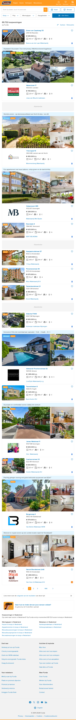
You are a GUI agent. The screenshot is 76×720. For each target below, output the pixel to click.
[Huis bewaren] (72, 30)
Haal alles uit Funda (46, 667)
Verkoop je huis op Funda (10, 647)
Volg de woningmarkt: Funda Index (14, 659)
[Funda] (6, 3)
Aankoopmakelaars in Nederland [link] (50, 624)
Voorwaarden (29, 716)
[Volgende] (53, 588)
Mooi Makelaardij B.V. (33, 282)
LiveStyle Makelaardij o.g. (35, 381)
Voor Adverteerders (46, 684)
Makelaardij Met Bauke (34, 219)
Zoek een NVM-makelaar (10, 655)
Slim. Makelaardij (32, 454)
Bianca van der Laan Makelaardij (37, 43)
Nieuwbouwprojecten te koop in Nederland (17, 633)
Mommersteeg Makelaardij (35, 163)
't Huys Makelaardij (32, 264)
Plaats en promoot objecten (11, 680)
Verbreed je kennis (8, 688)
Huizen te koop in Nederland (12, 624)
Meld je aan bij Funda (9, 677)
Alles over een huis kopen (48, 651)
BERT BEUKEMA (32, 237)
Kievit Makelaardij (32, 299)
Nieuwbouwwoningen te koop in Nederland (17, 630)
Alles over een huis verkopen (49, 655)
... (41, 589)
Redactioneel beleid (46, 688)
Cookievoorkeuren (50, 716)
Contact (42, 692)
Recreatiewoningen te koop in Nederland (16, 635)
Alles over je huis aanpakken (49, 659)
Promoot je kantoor (8, 684)
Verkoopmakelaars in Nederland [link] (50, 627)
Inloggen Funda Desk (9, 692)
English (40, 708)
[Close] (71, 596)
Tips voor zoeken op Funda (48, 663)
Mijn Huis (42, 647)
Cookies (39, 716)
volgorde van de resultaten (26, 596)
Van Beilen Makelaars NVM (35, 527)
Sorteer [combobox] (67, 25)
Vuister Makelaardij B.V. (34, 472)
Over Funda (43, 677)
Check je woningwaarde (10, 651)
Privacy (20, 716)
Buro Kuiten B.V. (31, 399)
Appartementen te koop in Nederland (15, 627)
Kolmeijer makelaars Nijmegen (36, 326)
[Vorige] (23, 588)
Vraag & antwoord (8, 663)
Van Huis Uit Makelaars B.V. (35, 582)
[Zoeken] (46, 9)
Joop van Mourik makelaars (35, 98)
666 (46, 589)
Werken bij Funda (45, 680)
